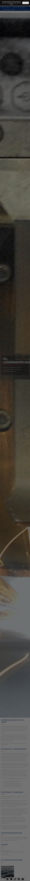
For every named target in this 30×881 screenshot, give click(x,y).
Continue (25, 2)
